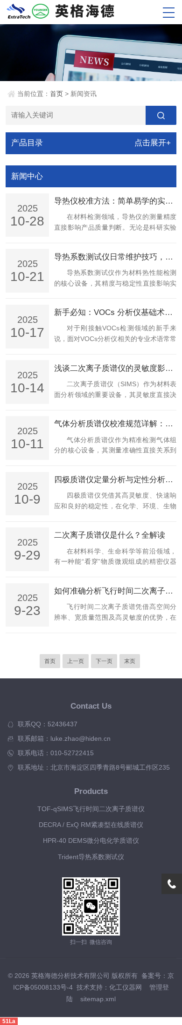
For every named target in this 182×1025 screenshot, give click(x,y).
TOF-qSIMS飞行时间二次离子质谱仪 (91, 809)
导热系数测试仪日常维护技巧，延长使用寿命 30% (115, 257)
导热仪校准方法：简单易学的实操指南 (115, 201)
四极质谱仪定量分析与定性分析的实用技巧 (115, 479)
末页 (129, 661)
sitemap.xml (98, 999)
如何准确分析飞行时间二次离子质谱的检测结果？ (115, 591)
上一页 (75, 661)
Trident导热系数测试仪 (91, 857)
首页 (56, 93)
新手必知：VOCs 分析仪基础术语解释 (115, 312)
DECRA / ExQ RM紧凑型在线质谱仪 (91, 824)
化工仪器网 (125, 987)
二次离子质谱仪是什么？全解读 (109, 535)
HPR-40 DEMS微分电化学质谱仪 (91, 840)
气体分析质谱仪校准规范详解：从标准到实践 (115, 423)
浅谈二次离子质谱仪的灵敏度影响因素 (115, 368)
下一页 (104, 661)
